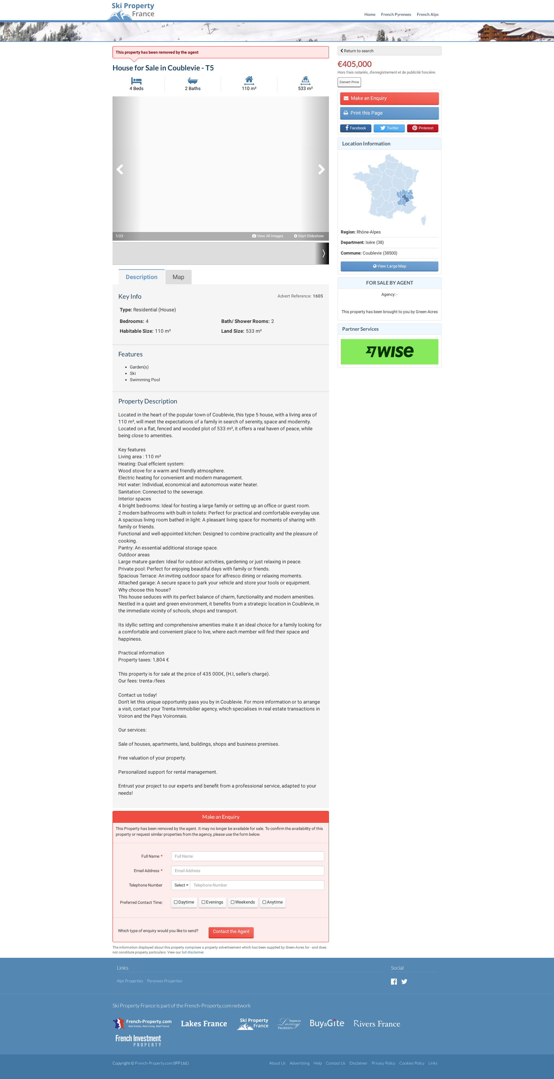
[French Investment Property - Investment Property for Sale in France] (141, 1037)
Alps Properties (130, 980)
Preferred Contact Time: (141, 902)
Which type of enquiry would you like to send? (158, 930)
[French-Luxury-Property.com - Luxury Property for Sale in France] (292, 1020)
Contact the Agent (231, 931)
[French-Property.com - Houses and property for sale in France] (146, 1020)
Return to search (358, 50)
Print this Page (366, 113)
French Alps (428, 14)
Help (318, 1063)
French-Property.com (153, 1063)
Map (178, 277)
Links (432, 1063)
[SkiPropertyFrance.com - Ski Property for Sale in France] (255, 1020)
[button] (127, 168)
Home (369, 14)
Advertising (300, 1063)
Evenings (214, 902)
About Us (277, 1063)
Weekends (245, 902)
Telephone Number (145, 885)
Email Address (146, 870)
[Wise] (389, 351)
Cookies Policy (411, 1063)
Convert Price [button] (349, 82)
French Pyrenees (396, 14)
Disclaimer (358, 1063)
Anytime (275, 902)
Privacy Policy (383, 1063)
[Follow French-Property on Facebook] (394, 981)
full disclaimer (192, 952)
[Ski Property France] (130, 10)
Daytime (186, 902)
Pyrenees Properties (164, 980)
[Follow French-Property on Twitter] (404, 981)
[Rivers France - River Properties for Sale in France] (380, 1020)
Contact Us (335, 1063)
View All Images (269, 236)
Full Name (150, 856)
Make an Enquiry (368, 98)
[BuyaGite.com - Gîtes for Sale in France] (330, 1020)
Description (142, 277)
